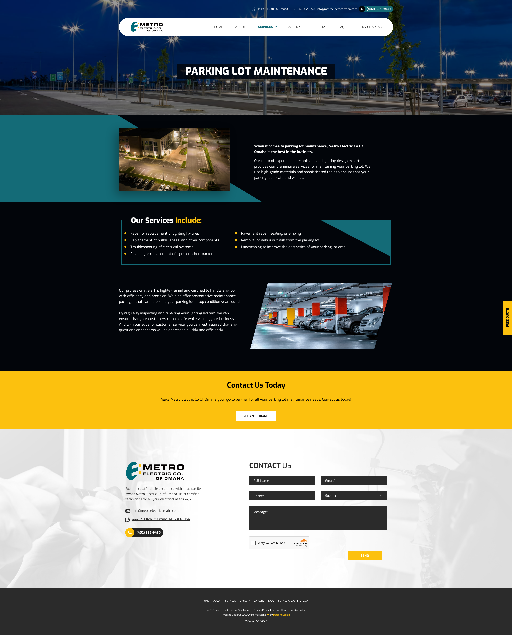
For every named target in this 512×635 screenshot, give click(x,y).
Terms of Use (279, 610)
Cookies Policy (297, 610)
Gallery (293, 27)
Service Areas (370, 27)
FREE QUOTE (507, 317)
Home (218, 27)
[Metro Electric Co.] (146, 26)
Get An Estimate (256, 416)
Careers (319, 27)
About (240, 27)
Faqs (342, 27)
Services (265, 27)
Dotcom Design (281, 614)
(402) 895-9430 (379, 9)
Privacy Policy (261, 610)
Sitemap (304, 600)
